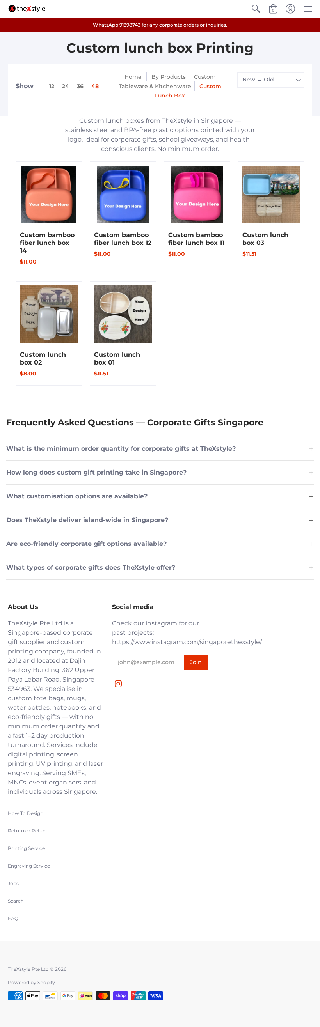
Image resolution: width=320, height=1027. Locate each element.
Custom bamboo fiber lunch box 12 (122, 238)
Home (133, 76)
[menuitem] (256, 9)
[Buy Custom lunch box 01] (123, 314)
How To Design (25, 813)
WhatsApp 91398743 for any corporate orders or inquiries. (160, 25)
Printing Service (26, 848)
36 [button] (80, 86)
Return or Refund (28, 831)
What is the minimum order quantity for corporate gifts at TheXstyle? (160, 448)
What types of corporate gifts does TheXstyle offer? (160, 567)
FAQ (13, 918)
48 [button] (95, 86)
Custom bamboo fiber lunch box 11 (196, 238)
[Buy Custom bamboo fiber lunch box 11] (197, 194)
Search (16, 901)
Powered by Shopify (31, 982)
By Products (168, 76)
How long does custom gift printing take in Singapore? (160, 472)
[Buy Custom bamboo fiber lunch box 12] (123, 194)
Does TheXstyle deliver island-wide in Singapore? (160, 520)
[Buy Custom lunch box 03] (271, 194)
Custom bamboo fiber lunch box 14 (47, 242)
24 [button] (65, 86)
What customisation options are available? (160, 496)
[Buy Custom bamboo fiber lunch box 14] (49, 194)
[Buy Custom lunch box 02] (49, 314)
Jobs (13, 883)
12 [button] (51, 86)
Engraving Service (29, 866)
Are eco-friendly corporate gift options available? (160, 543)
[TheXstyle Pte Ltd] (27, 9)
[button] (256, 9)
